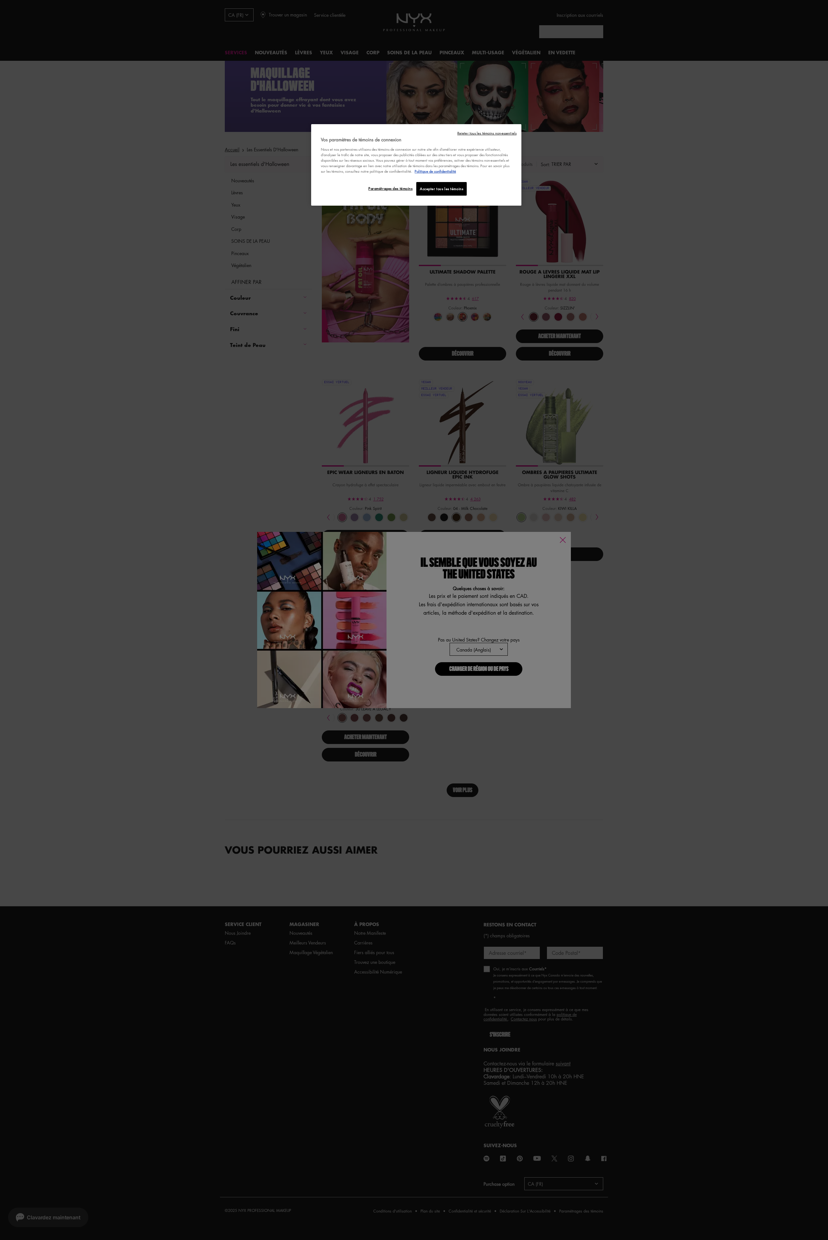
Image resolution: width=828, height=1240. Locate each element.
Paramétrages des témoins (390, 188)
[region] (416, 165)
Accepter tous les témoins (441, 188)
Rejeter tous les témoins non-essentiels (487, 133)
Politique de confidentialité (435, 171)
